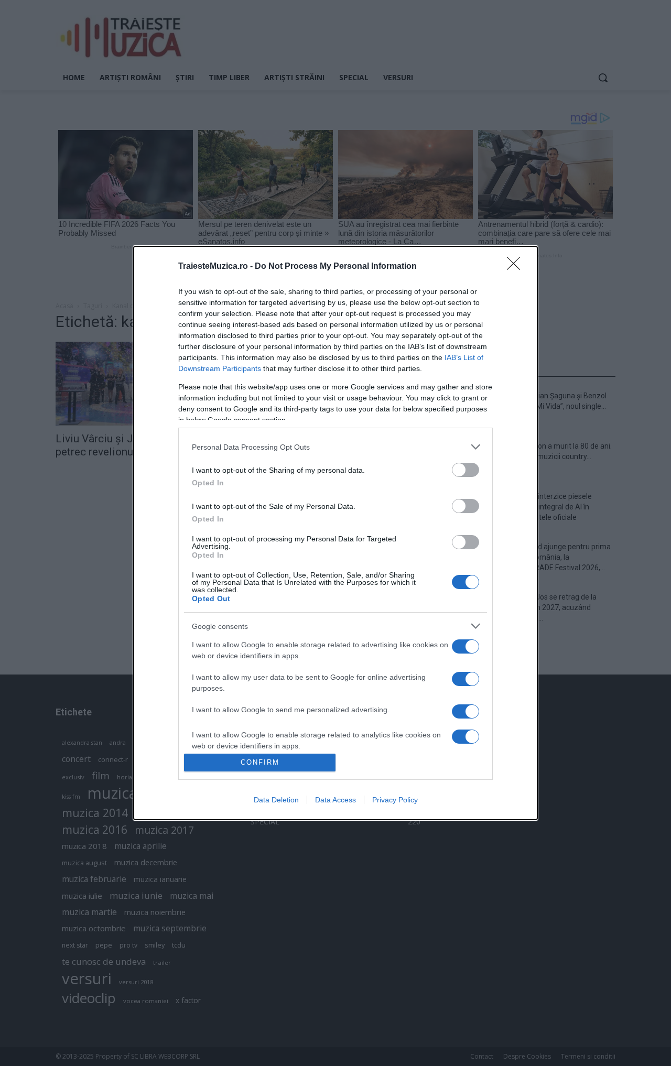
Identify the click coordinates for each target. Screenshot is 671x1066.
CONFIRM (260, 762)
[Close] (517, 267)
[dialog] (335, 532)
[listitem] (335, 446)
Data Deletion (276, 800)
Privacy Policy (395, 800)
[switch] (465, 470)
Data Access (335, 800)
